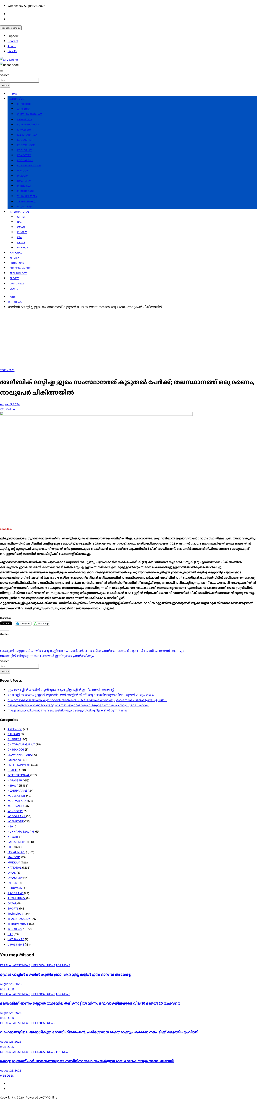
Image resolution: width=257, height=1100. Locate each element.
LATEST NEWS (17, 842)
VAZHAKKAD (24, 206)
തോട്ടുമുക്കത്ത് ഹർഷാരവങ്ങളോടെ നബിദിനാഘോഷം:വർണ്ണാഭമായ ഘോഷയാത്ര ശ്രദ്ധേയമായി (78, 705)
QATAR (21, 242)
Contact (13, 41)
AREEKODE (23, 109)
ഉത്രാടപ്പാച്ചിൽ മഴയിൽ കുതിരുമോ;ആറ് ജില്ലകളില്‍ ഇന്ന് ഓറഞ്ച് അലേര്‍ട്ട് (61, 690)
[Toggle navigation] (1, 70)
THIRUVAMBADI (26, 201)
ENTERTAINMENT (20, 268)
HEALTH (13, 770)
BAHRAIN (22, 247)
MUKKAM (22, 176)
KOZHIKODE (24, 104)
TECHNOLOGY (18, 273)
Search (4, 75)
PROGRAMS (17, 263)
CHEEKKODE (24, 119)
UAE (19, 222)
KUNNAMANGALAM (29, 165)
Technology (15, 913)
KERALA (14, 258)
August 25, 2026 (10, 984)
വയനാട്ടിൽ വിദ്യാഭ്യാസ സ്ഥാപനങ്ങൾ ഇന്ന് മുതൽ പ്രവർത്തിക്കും (47, 656)
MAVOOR (22, 170)
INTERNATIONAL (20, 212)
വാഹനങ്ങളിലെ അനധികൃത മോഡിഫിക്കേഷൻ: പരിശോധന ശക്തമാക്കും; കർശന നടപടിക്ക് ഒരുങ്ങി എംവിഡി (87, 700)
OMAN (21, 227)
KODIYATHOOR (26, 145)
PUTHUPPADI (25, 191)
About (12, 46)
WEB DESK (7, 989)
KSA (19, 237)
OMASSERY (24, 181)
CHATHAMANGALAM (29, 114)
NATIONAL (16, 252)
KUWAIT (22, 232)
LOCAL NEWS (16, 852)
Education (14, 759)
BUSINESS (14, 739)
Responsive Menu (11, 28)
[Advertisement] (128, 339)
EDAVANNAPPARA (28, 124)
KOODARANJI (25, 160)
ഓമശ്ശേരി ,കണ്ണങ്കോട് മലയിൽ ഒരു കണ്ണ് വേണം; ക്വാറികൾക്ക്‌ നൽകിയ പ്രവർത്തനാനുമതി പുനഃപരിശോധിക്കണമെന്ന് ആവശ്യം (92, 650)
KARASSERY (24, 130)
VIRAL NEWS (17, 283)
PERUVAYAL (24, 186)
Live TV (12, 51)
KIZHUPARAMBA (27, 135)
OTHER (21, 217)
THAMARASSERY (27, 196)
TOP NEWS (7, 370)
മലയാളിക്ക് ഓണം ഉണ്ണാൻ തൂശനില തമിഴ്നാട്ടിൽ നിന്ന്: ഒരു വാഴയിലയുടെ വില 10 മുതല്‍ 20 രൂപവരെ (81, 695)
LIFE (10, 847)
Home (13, 94)
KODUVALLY (24, 150)
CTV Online (7, 409)
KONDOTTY (24, 155)
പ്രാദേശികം (17, 99)
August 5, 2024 (10, 404)
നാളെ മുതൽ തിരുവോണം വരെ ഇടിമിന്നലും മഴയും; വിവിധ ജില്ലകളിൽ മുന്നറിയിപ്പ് (67, 710)
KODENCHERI (25, 140)
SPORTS (14, 278)
